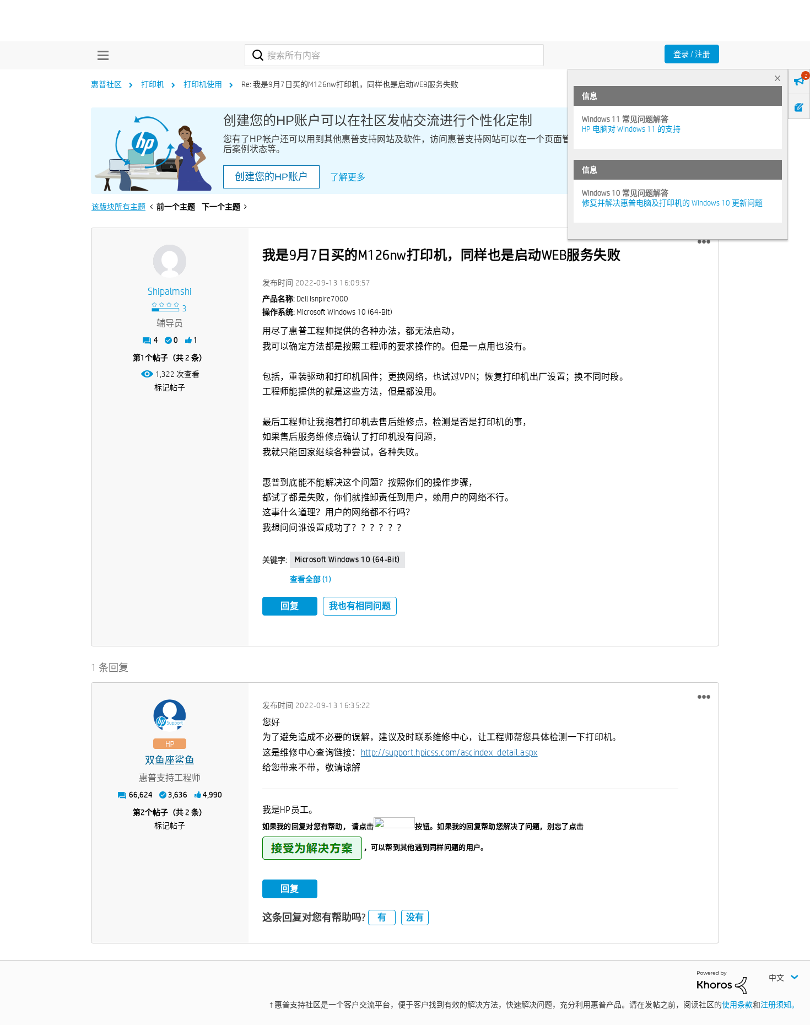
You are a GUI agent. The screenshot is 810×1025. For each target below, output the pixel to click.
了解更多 (347, 177)
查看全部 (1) (310, 579)
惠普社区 (106, 84)
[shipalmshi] (169, 261)
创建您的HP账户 (271, 176)
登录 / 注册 (691, 54)
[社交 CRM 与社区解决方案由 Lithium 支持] (722, 982)
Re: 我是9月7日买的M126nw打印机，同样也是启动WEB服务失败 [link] (349, 84)
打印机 (152, 84)
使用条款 (737, 1005)
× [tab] (777, 78)
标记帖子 (169, 387)
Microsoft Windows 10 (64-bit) (347, 559)
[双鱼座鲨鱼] (169, 715)
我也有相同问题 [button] (360, 606)
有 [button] (381, 917)
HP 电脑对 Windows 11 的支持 (631, 129)
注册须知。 (779, 1005)
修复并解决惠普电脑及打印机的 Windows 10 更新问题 (672, 203)
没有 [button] (415, 917)
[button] (704, 242)
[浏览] (100, 55)
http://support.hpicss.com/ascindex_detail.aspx (449, 752)
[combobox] (394, 55)
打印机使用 (202, 84)
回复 (289, 606)
